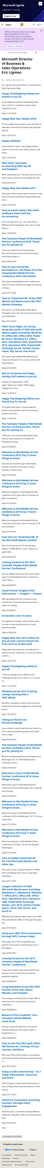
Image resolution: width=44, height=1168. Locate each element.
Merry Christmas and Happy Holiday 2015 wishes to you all (19, 375)
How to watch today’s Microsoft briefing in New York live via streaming (20, 213)
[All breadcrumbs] (4, 52)
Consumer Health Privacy (11, 1161)
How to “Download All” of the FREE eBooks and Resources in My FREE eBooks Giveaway (22, 301)
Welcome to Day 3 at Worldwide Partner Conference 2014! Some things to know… (20, 776)
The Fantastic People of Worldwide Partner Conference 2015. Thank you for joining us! (22, 427)
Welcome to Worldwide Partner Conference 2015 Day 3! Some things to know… (20, 455)
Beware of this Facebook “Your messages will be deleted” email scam (20, 1018)
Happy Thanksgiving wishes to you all (19, 668)
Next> (4, 1128)
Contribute (6, 1158)
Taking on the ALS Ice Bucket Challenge (14, 721)
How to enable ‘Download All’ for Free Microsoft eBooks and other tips (19, 861)
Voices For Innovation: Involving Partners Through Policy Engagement (21, 1103)
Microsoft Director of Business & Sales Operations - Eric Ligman (19, 52)
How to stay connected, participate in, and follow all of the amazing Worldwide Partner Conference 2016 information (22, 271)
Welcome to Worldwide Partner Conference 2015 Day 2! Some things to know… (20, 483)
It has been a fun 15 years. (17, 615)
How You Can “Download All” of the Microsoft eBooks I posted (20, 538)
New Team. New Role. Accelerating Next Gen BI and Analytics (16, 166)
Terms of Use (30, 1161)
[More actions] (40, 52)
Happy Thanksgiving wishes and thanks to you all (20, 95)
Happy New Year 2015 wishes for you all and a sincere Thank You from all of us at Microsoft (21, 641)
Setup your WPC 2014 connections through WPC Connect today (21, 935)
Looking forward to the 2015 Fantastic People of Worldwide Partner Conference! (19, 565)
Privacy (15, 1158)
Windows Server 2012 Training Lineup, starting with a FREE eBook (19, 694)
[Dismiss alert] (40, 3)
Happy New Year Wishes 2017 (19, 188)
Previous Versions (21, 1155)
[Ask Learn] (36, 52)
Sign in (39, 25)
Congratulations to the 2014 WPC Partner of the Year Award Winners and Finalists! (21, 989)
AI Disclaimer (7, 1155)
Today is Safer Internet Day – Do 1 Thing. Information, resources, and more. (21, 1074)
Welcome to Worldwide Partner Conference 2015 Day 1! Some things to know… (20, 511)
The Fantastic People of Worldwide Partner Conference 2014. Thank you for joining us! (22, 748)
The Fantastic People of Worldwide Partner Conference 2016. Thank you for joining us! (22, 241)
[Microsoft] (22, 24)
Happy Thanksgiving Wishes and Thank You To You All (20, 400)
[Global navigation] (2, 25)
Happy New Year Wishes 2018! (19, 118)
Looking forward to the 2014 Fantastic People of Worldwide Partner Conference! (19, 961)
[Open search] (33, 25)
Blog (32, 1155)
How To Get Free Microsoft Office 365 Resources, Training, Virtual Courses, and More (21, 1046)
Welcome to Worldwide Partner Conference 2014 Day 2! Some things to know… (20, 804)
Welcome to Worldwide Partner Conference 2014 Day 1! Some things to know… (20, 833)
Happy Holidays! (11, 140)
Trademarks (6, 1165)
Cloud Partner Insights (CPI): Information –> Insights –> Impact (22, 592)
